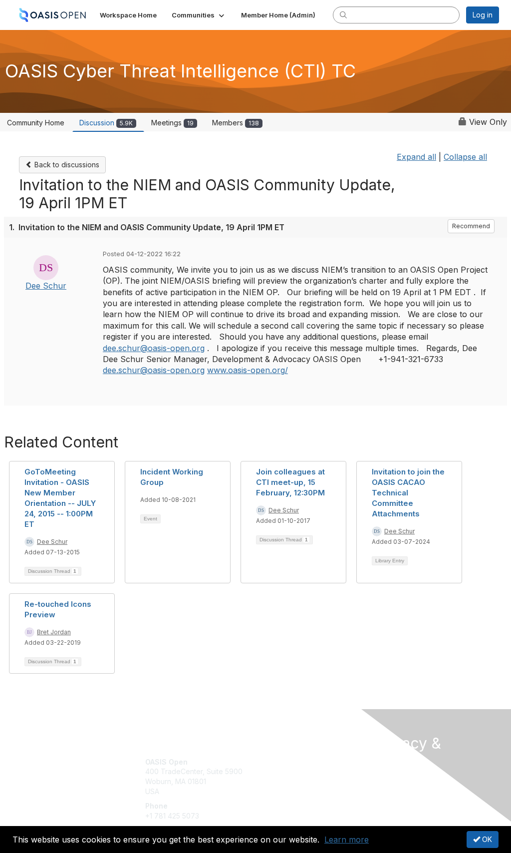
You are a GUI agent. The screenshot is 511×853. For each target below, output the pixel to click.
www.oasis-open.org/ (247, 370)
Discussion (106, 122)
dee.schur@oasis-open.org (154, 348)
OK (486, 839)
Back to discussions (65, 164)
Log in (483, 14)
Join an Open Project (294, 776)
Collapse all (465, 157)
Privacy (386, 789)
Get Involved (280, 762)
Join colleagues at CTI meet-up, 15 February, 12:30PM (290, 482)
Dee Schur (45, 286)
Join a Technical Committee (304, 791)
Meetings (172, 122)
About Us (389, 780)
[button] (199, 14)
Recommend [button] (471, 226)
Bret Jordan (54, 632)
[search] (343, 14)
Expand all (416, 157)
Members (235, 122)
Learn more (346, 840)
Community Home (35, 122)
